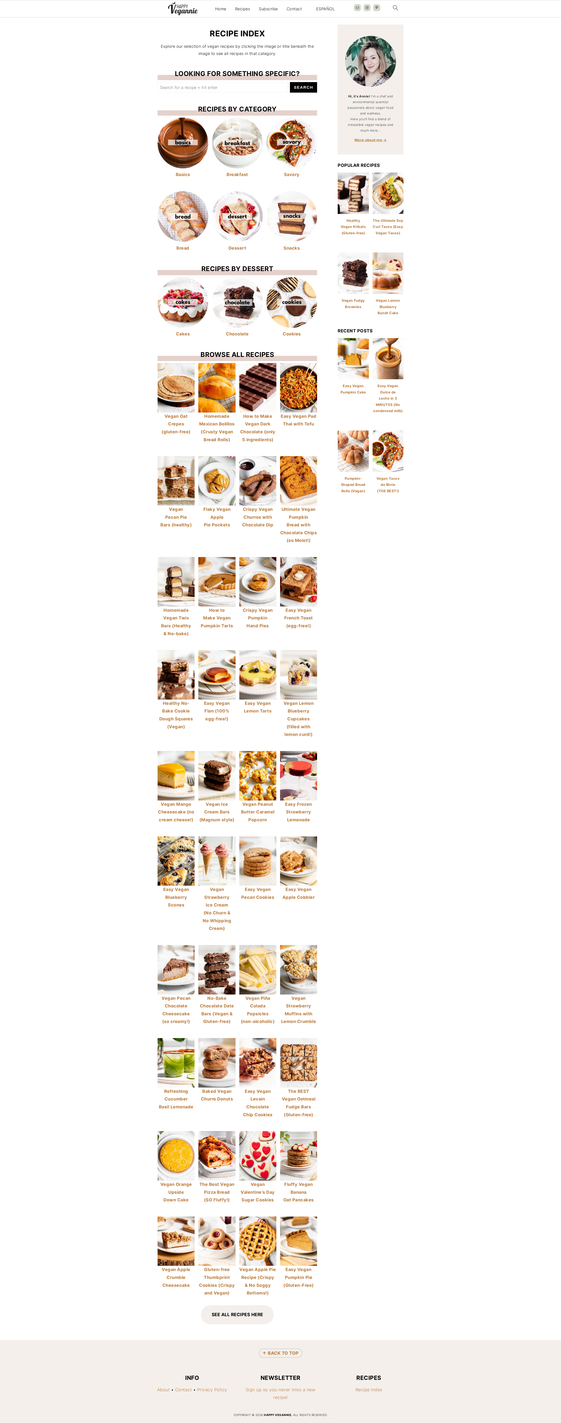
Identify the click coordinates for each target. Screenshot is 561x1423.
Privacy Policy (212, 1389)
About (163, 1389)
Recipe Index (368, 1389)
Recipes (242, 9)
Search (303, 87)
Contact (294, 9)
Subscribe (268, 9)
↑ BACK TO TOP (280, 1353)
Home (220, 9)
